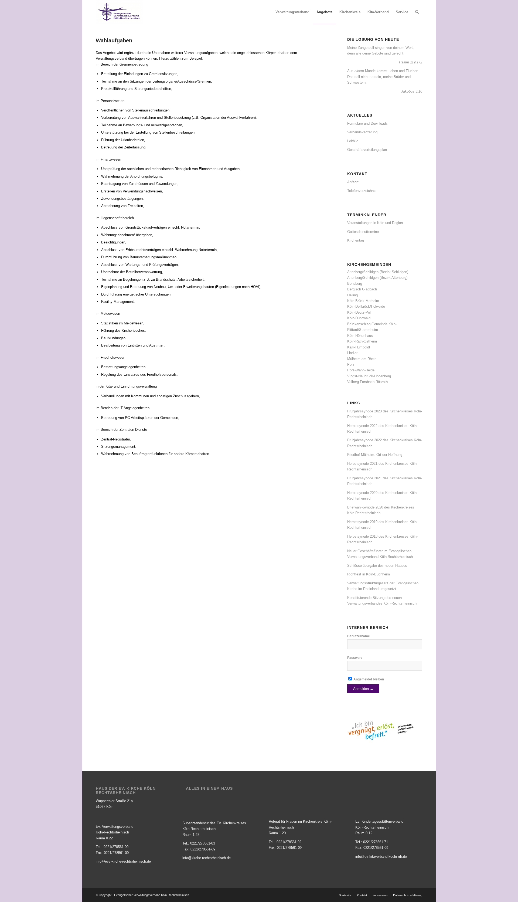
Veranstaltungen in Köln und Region (375, 223)
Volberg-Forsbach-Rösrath (367, 382)
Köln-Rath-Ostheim (362, 341)
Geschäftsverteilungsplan (367, 150)
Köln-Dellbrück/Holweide (366, 306)
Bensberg (354, 284)
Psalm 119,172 (410, 62)
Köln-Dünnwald (358, 318)
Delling (352, 295)
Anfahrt (353, 182)
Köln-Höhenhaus (360, 336)
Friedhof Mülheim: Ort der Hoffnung (374, 455)
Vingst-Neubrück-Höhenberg (369, 376)
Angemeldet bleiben (368, 679)
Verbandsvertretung (362, 132)
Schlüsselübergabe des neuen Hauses (377, 566)
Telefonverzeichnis (361, 191)
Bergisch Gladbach (362, 289)
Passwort (354, 658)
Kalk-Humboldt (358, 347)
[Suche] (417, 12)
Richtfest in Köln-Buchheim (368, 574)
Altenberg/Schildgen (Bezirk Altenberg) (377, 278)
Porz (351, 364)
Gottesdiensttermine (363, 232)
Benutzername (358, 636)
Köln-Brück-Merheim (363, 301)
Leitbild (352, 141)
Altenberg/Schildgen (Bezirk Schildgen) (377, 272)
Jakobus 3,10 (411, 91)
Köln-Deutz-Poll (359, 312)
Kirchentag (355, 240)
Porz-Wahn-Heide (360, 370)
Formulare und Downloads (367, 123)
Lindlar (352, 353)
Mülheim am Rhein (361, 359)
